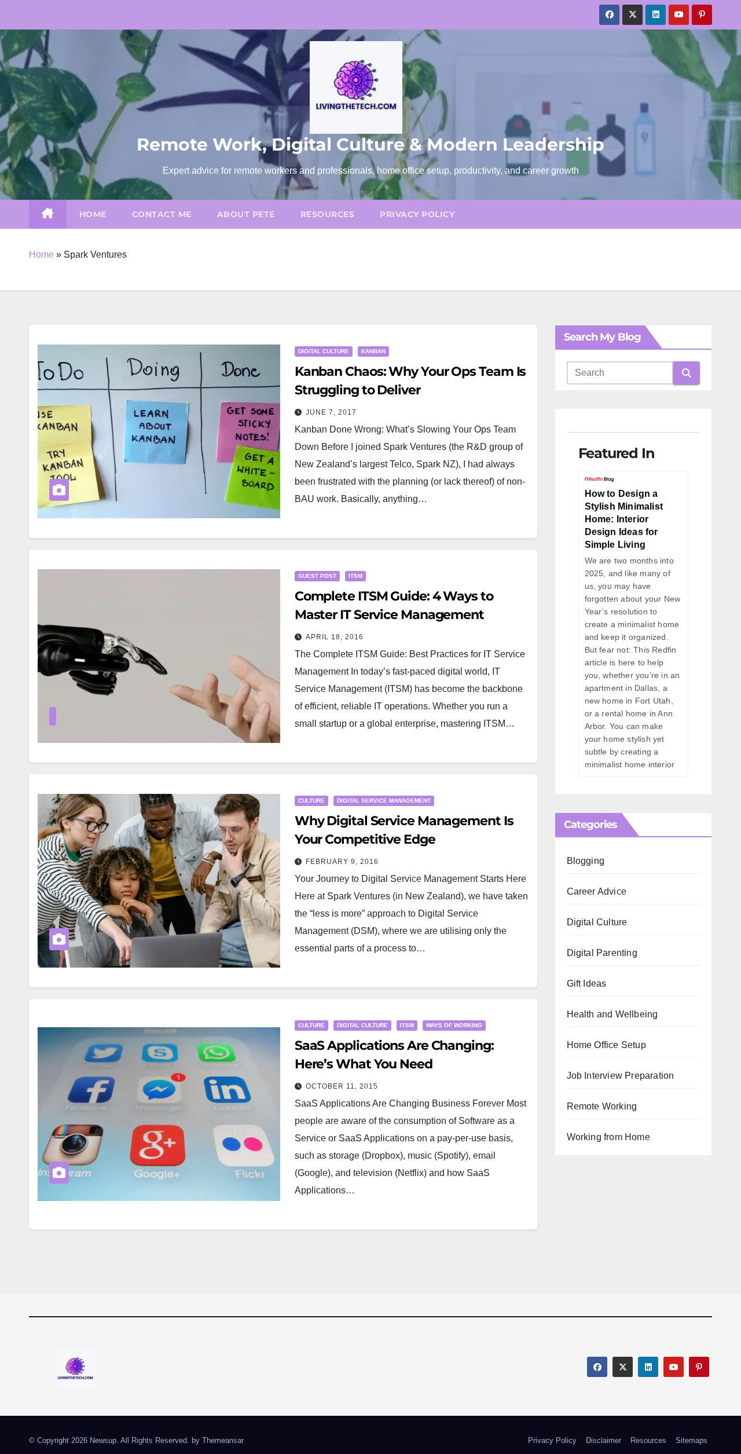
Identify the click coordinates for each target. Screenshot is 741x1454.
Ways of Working (454, 1025)
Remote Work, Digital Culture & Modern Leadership (370, 144)
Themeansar (223, 1440)
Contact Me (162, 214)
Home (93, 214)
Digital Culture (323, 351)
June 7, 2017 (331, 412)
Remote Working (602, 1106)
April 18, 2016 (335, 637)
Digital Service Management (384, 800)
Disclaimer (603, 1440)
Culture (311, 800)
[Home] (48, 214)
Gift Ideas (587, 983)
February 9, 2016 (342, 862)
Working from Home (608, 1137)
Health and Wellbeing (612, 1014)
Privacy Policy (417, 214)
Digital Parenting (602, 953)
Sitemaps (691, 1440)
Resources (327, 214)
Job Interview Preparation (620, 1076)
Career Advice (597, 891)
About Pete (246, 214)
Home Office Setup (606, 1045)
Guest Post (317, 576)
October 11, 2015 (342, 1086)
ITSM (355, 576)
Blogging (586, 861)
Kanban (373, 351)
